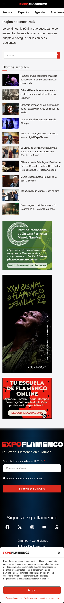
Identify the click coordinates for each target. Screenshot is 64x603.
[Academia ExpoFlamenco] (27, 398)
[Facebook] (7, 527)
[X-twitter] (20, 527)
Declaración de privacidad (35, 598)
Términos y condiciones (32, 540)
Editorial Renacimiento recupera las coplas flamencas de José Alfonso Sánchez (39, 94)
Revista (7, 12)
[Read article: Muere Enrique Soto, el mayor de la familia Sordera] (10, 181)
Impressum (54, 598)
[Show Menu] (3, 4)
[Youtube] (44, 527)
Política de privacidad (32, 546)
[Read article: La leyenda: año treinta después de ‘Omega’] (10, 123)
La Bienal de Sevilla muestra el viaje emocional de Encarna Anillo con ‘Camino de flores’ (39, 151)
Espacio (23, 12)
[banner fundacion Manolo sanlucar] (27, 245)
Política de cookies (13, 598)
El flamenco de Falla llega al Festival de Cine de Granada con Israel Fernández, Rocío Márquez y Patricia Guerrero (41, 166)
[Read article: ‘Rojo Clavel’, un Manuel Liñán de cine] (10, 195)
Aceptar (32, 590)
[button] (59, 552)
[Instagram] (32, 527)
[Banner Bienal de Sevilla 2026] (27, 323)
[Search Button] (58, 55)
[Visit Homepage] (33, 4)
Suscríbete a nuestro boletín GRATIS (23, 461)
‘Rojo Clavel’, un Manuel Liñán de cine (40, 191)
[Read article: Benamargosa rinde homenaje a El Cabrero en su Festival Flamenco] (10, 209)
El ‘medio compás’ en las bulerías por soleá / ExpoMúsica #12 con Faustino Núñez (40, 108)
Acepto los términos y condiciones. (25, 478)
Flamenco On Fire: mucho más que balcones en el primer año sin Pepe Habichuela (39, 79)
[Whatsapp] (57, 527)
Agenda (39, 12)
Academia (57, 12)
